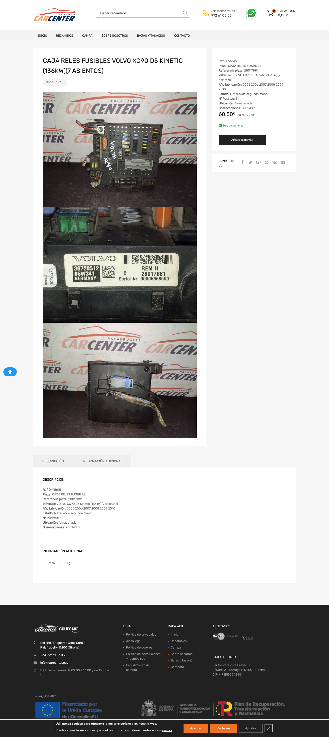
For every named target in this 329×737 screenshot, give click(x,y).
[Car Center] (53, 15)
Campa (87, 36)
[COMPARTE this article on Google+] (258, 163)
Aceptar (195, 728)
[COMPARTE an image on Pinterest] (266, 163)
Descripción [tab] (53, 461)
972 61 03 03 (221, 15)
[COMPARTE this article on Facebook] (242, 163)
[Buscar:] (143, 13)
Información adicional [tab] (102, 461)
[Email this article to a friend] (282, 163)
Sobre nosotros (114, 36)
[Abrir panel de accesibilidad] (10, 371)
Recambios (64, 36)
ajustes (167, 730)
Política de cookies (139, 647)
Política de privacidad (141, 634)
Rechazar (223, 728)
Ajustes (250, 728)
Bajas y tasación (151, 36)
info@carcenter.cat (54, 663)
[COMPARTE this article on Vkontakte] (274, 163)
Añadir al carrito (242, 140)
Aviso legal (133, 641)
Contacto (182, 36)
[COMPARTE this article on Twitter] (250, 163)
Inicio (42, 36)
